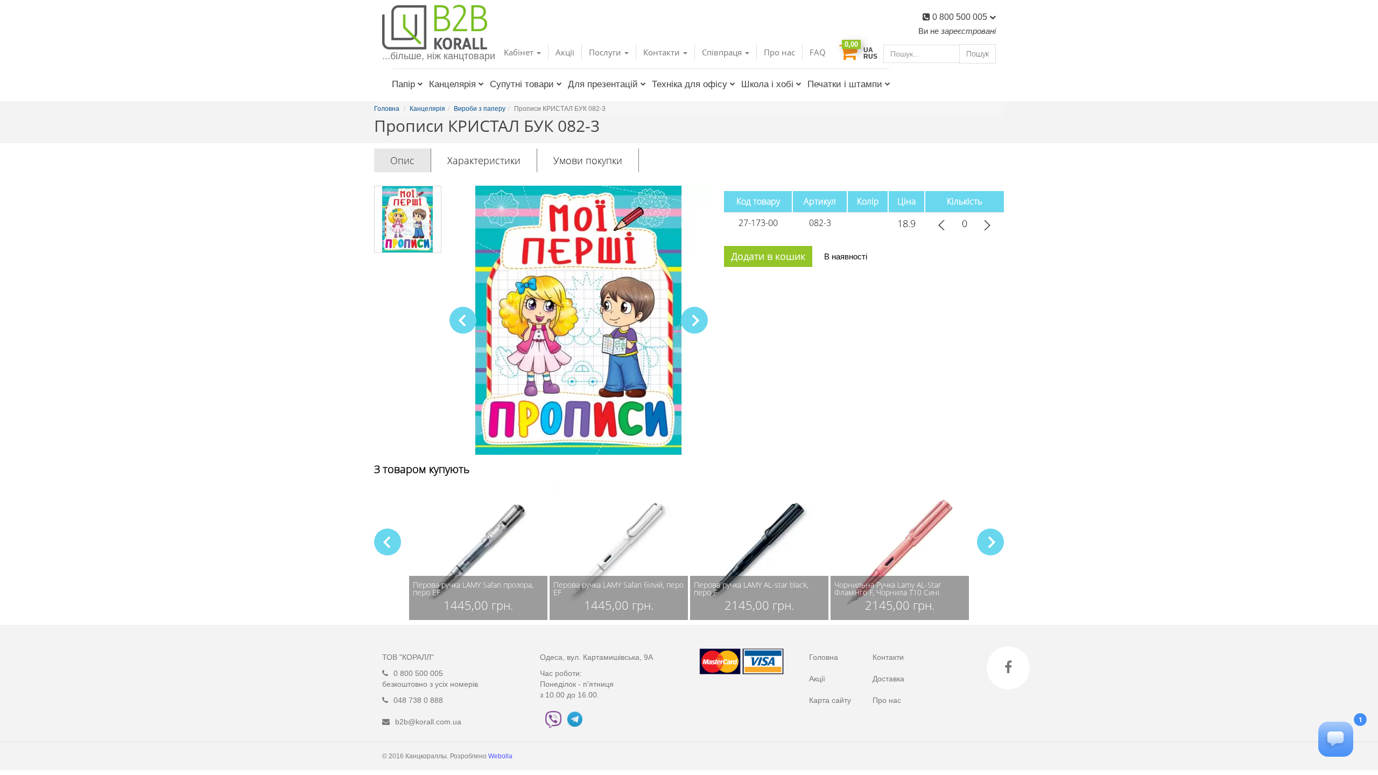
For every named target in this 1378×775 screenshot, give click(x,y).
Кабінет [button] (520, 52)
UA (868, 50)
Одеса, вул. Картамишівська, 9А (596, 657)
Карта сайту (830, 700)
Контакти (888, 657)
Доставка (888, 678)
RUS (870, 56)
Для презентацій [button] (603, 84)
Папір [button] (403, 84)
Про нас (779, 52)
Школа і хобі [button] (767, 84)
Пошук (977, 53)
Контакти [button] (662, 52)
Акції (565, 52)
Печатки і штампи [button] (844, 84)
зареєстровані (968, 31)
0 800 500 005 (960, 17)
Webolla (501, 756)
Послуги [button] (606, 52)
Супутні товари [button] (522, 84)
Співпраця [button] (723, 52)
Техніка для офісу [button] (689, 84)
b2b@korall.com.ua (428, 721)
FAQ (818, 52)
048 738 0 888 (418, 700)
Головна (823, 657)
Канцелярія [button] (452, 84)
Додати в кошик (768, 256)
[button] (694, 320)
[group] (478, 552)
